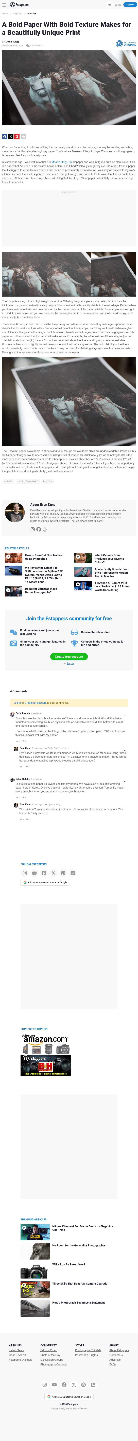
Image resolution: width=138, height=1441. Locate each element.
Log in (70, 663)
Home (5, 13)
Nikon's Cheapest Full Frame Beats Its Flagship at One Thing (83, 1228)
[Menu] (4, 4)
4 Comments (36, 45)
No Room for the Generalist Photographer (78, 1245)
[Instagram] (32, 528)
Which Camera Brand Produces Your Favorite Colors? (109, 558)
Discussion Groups (51, 1360)
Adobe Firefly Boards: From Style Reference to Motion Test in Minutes (112, 572)
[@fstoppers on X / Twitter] (53, 873)
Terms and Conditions (76, 1408)
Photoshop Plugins (86, 1355)
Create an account (35, 703)
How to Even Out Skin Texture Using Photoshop (43, 557)
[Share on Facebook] (4, 136)
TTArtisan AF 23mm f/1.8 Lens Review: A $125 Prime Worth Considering (112, 586)
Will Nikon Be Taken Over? (68, 1264)
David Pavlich (23, 713)
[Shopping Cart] (109, 4)
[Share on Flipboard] (17, 136)
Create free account (69, 656)
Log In (118, 4)
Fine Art (32, 13)
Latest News (16, 1350)
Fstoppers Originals (28, 481)
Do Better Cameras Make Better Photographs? (41, 590)
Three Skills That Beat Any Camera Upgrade (79, 1284)
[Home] (19, 4)
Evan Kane (13, 42)
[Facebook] (38, 528)
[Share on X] (10, 136)
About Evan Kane (42, 504)
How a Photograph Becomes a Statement (78, 1303)
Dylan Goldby (23, 778)
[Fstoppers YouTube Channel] (34, 873)
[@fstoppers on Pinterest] (63, 873)
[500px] (44, 528)
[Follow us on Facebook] (44, 873)
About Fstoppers (119, 1350)
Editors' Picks (48, 1350)
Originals (17, 13)
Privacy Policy (58, 1408)
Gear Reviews (17, 1355)
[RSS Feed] (72, 873)
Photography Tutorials (88, 1350)
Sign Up (130, 4)
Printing (47, 481)
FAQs (112, 1364)
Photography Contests (53, 1364)
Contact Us (116, 1355)
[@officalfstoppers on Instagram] (25, 873)
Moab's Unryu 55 (62, 162)
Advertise (115, 1360)
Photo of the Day (50, 1355)
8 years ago (36, 713)
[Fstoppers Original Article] (126, 43)
